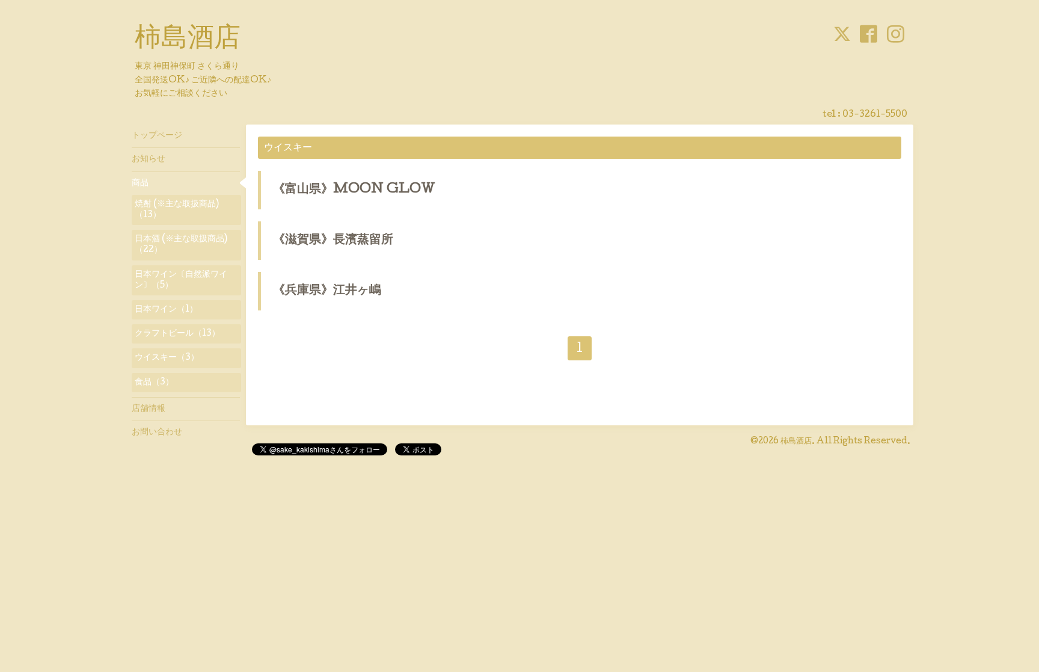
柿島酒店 (188, 39)
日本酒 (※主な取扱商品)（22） (181, 245)
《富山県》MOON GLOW (354, 190)
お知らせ (148, 159)
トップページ (157, 136)
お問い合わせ (157, 432)
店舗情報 (148, 409)
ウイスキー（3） (167, 358)
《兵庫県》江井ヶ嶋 (327, 291)
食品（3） (154, 382)
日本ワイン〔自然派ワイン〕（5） (181, 280)
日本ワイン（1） (166, 310)
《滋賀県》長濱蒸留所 (333, 240)
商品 (140, 183)
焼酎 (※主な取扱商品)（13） (177, 210)
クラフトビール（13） (177, 334)
